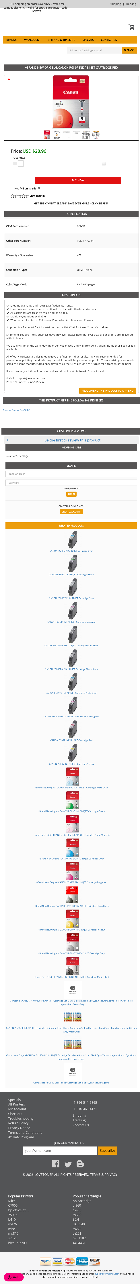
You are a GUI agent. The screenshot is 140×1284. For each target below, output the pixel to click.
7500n (13, 1215)
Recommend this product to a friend (107, 390)
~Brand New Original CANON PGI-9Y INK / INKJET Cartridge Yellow (71, 929)
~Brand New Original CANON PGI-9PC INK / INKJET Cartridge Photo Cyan (71, 787)
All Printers (16, 1104)
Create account (71, 511)
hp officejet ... (18, 1210)
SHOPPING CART (71, 447)
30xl (76, 1219)
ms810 (13, 1233)
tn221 (77, 1233)
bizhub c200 (17, 1243)
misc (11, 1229)
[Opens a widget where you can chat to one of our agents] (14, 1277)
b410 (12, 1219)
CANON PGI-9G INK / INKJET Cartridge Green (71, 574)
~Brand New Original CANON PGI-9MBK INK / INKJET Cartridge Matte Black (71, 976)
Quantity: (19, 157)
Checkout (15, 1114)
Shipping (115, 4)
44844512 (80, 1243)
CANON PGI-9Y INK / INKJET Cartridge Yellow (71, 763)
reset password (71, 488)
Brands (11, 40)
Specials (88, 40)
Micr (11, 1201)
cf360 (77, 1205)
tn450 (77, 1210)
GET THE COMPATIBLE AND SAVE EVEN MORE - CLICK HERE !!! (71, 203)
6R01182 (79, 1238)
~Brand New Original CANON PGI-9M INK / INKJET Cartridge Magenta (71, 882)
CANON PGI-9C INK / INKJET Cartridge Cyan (71, 550)
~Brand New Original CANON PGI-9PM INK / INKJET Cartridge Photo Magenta (71, 834)
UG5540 (79, 1224)
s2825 (12, 1238)
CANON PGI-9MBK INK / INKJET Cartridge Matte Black (71, 645)
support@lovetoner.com (107, 1273)
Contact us (109, 40)
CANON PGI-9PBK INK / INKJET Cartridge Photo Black (71, 669)
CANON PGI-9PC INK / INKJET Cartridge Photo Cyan (71, 692)
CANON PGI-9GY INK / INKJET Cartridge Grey (71, 598)
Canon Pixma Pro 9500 (16, 410)
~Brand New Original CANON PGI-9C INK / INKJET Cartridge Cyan (71, 858)
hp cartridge (82, 1201)
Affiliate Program (21, 1137)
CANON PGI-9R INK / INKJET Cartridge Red (71, 740)
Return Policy (18, 1123)
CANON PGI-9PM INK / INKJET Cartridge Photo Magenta (71, 716)
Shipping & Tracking (61, 40)
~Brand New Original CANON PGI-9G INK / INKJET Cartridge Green (71, 811)
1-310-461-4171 (85, 1109)
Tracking (131, 4)
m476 (12, 1224)
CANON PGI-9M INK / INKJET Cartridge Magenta (71, 621)
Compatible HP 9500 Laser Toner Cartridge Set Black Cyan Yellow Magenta (71, 1082)
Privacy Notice (19, 1128)
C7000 (13, 1205)
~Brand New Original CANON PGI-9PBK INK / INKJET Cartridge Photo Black (71, 905)
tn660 (77, 1215)
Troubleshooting (21, 1118)
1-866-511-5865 (85, 1102)
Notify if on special (26, 188)
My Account (32, 40)
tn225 (77, 1229)
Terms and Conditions (25, 1132)
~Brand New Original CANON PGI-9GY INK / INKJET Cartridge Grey (71, 953)
